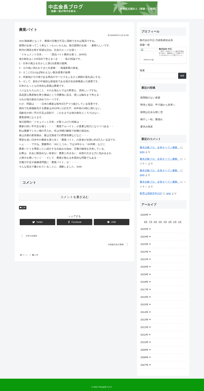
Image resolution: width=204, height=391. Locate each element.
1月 (180, 222)
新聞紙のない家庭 (150, 97)
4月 (165, 222)
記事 (24, 208)
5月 (160, 222)
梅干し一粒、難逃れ (151, 119)
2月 (175, 222)
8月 (146, 222)
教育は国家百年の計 (151, 193)
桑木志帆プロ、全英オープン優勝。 (160, 147)
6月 (155, 222)
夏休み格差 (146, 126)
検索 (142, 70)
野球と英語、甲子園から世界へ (157, 104)
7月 (150, 222)
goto (142, 152)
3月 (170, 222)
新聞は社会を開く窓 (151, 112)
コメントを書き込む (74, 197)
